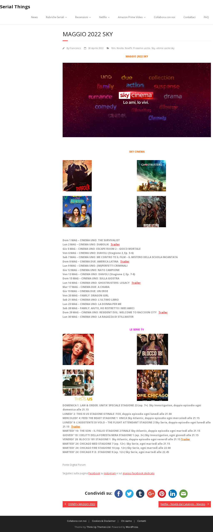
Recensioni (81, 17)
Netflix (103, 17)
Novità (120, 48)
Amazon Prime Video (130, 17)
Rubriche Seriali (55, 17)
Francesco (75, 48)
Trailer (115, 244)
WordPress (132, 526)
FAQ (206, 17)
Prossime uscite (141, 48)
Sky (153, 48)
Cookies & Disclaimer (104, 520)
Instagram (110, 473)
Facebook (94, 473)
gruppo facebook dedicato (139, 473)
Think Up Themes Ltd (98, 526)
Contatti (141, 520)
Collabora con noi (164, 17)
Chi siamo (126, 520)
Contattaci (189, 17)
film (113, 48)
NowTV (128, 48)
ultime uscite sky (165, 48)
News (34, 17)
